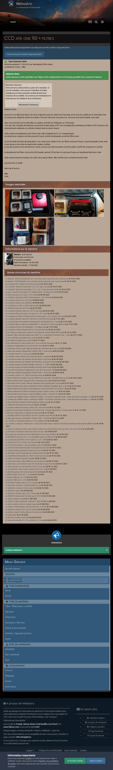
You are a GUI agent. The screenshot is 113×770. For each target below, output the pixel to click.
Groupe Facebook (96, 735)
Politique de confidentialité (50, 750)
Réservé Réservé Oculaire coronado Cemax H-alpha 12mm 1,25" (33, 391)
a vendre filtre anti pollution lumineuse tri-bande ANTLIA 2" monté (33, 322)
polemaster (12, 515)
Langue (29, 750)
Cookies (83, 750)
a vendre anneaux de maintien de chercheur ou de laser (29, 359)
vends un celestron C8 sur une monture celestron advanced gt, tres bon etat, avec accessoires (44, 429)
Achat (8, 596)
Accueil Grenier (12, 569)
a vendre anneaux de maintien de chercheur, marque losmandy (32, 362)
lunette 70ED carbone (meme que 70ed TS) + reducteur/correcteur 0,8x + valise (39, 335)
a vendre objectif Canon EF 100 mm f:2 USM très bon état (30, 319)
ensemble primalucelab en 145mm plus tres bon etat (28, 456)
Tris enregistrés (15, 581)
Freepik (19, 724)
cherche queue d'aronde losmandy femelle (24, 472)
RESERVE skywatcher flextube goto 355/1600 (25, 496)
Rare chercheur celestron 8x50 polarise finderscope (28, 402)
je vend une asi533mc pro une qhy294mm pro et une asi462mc (32, 434)
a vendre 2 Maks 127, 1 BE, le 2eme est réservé (26, 375)
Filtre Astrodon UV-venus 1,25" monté (22, 295)
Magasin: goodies (97, 727)
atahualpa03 (27, 254)
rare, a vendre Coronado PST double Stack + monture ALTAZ (32, 292)
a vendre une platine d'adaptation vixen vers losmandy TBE (31, 370)
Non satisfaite (12, 654)
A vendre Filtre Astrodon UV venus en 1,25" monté (27, 313)
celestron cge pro (14, 491)
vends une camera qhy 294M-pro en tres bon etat (27, 461)
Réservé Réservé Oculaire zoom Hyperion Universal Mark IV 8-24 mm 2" (36, 389)
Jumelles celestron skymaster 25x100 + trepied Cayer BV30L (31, 415)
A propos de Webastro (97, 722)
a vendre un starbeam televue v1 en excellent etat (27, 421)
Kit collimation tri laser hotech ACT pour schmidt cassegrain (31, 343)
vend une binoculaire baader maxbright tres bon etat (28, 448)
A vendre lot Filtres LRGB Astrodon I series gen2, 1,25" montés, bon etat (36, 316)
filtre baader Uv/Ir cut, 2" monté (20, 474)
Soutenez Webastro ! (14, 550)
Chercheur (10, 617)
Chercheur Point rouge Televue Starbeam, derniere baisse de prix (33, 348)
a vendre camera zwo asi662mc (20, 303)
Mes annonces (15, 579)
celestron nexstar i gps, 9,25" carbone (22, 493)
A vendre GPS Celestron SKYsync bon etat (24, 284)
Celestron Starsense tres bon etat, (21, 405)
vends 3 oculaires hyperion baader (21, 458)
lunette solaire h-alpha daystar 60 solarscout (25, 512)
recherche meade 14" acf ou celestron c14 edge (26, 520)
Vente (8, 590)
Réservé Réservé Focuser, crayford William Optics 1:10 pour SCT (33, 394)
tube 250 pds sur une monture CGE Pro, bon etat (26, 466)
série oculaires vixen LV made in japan (22, 504)
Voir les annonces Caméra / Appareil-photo (24, 54)
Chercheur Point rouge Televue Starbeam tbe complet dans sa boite (34, 383)
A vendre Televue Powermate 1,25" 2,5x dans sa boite (29, 287)
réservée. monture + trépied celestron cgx (24, 485)
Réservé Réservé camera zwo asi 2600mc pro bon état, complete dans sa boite (38, 378)
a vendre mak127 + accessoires (19, 354)
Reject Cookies (95, 761)
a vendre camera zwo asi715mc (20, 300)
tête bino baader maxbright (18, 517)
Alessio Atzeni (29, 724)
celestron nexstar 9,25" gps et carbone (22, 509)
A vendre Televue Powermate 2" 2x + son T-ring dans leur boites (33, 289)
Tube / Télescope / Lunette (18, 606)
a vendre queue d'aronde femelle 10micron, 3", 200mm (29, 364)
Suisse (8, 681)
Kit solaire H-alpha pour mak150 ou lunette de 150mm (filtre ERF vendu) (36, 332)
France (8, 670)
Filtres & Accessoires (15, 628)
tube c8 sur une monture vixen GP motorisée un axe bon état (31, 464)
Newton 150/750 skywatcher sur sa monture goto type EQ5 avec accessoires (37, 279)
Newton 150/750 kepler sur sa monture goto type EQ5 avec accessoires (35, 281)
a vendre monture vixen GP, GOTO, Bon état (25, 311)
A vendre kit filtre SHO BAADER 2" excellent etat (26, 327)
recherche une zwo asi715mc (18, 308)
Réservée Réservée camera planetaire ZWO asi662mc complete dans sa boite (38, 386)
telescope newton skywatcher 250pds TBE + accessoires (30, 351)
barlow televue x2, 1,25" (17, 480)
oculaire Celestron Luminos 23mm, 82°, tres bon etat (28, 407)
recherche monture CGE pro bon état (22, 488)
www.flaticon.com (11, 727)
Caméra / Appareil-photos (18, 633)
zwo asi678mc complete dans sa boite (22, 338)
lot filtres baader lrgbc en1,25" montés (23, 483)
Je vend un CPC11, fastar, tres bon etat (22, 442)
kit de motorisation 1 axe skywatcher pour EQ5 (26, 445)
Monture (9, 612)
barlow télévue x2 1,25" (16, 477)
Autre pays (10, 687)
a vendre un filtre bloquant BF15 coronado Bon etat (28, 330)
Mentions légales (97, 718)
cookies (28, 758)
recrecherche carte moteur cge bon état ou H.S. (26, 469)
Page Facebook (96, 731)
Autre (7, 639)
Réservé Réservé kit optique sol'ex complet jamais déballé (30, 381)
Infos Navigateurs (23, 737)
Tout (7, 660)
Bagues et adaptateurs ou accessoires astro (25, 346)
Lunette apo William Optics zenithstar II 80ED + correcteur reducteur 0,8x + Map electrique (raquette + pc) (49, 397)
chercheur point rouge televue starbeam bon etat (27, 453)
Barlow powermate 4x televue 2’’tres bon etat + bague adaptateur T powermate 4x (41, 410)
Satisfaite (10, 649)
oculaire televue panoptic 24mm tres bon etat (25, 450)
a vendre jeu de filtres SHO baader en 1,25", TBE (26, 440)
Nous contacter (71, 750)
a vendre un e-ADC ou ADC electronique (23, 305)
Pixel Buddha (42, 724)
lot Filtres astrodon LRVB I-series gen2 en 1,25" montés (29, 297)
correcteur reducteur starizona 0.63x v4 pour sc (26, 431)
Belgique (9, 676)
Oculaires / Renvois (15, 623)
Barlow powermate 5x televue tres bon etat (24, 413)
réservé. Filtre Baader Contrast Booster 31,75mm (27, 507)
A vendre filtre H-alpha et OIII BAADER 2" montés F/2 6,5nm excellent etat (36, 324)
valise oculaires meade (16, 499)
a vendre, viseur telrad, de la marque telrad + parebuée (29, 356)
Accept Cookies (76, 761)
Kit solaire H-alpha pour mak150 (20, 340)
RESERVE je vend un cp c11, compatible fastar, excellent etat (31, 437)
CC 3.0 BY (35, 727)
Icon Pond (52, 724)
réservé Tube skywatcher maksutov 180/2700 (25, 501)
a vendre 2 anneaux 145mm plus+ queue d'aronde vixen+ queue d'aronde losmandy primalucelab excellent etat (51, 423)
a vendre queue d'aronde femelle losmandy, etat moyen (29, 367)
